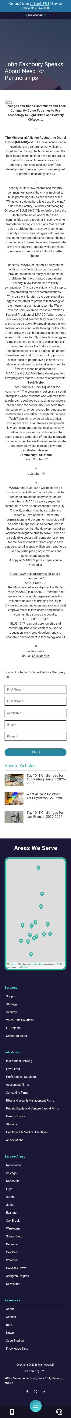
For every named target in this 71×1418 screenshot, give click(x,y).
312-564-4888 (41, 8)
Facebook (27, 1391)
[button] (50, 934)
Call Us (12, 1412)
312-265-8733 (39, 3)
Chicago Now (41, 656)
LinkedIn (44, 1391)
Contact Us (59, 1412)
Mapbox (25, 967)
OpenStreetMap (36, 963)
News (8, 101)
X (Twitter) (35, 1391)
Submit (35, 752)
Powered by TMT (35, 1371)
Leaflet (12, 963)
